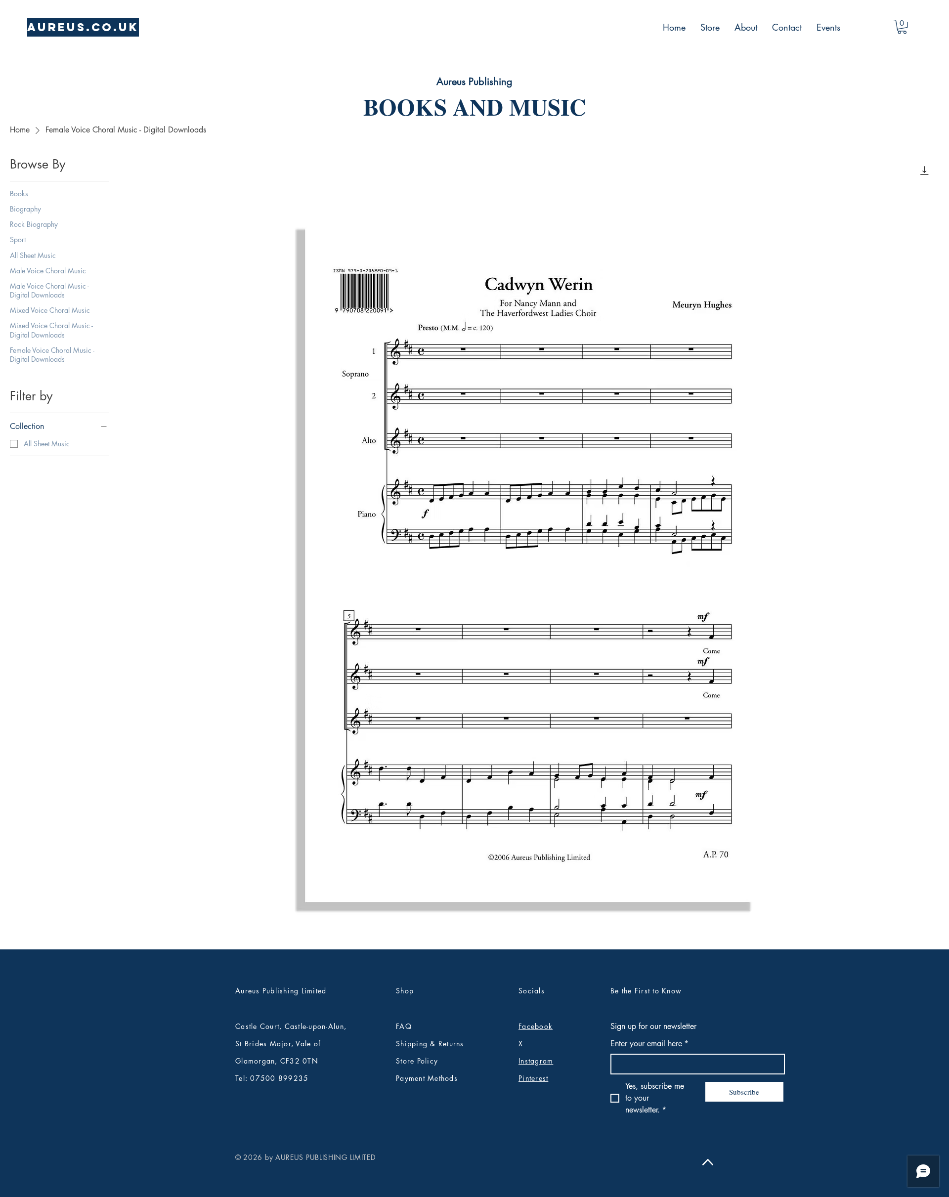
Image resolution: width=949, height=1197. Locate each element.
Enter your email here (649, 1043)
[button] (902, 27)
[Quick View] (534, 561)
